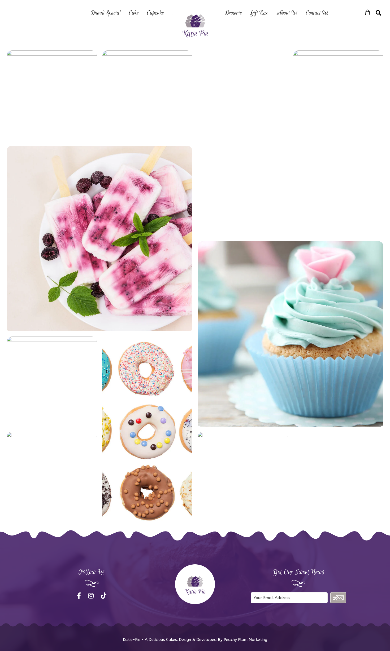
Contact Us (317, 13)
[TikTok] (103, 596)
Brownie (233, 13)
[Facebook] (80, 596)
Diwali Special (106, 13)
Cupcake (155, 13)
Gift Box (259, 13)
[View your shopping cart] (367, 13)
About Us (287, 13)
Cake (134, 13)
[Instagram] (92, 596)
